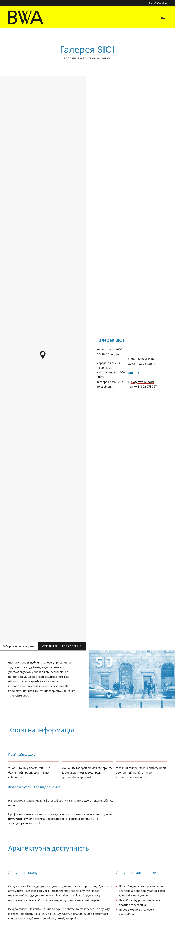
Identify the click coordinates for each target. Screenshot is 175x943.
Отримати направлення (61, 646)
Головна (70, 58)
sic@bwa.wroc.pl (142, 382)
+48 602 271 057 (145, 387)
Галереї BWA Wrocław (94, 58)
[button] (43, 355)
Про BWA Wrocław (158, 3)
